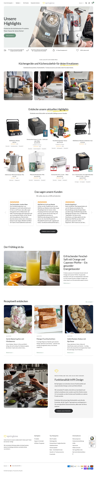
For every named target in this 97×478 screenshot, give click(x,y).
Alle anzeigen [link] (89, 301)
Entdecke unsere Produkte (48, 231)
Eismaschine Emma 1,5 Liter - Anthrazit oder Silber (37, 140)
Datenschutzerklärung (78, 441)
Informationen (77, 435)
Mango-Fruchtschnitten (46, 339)
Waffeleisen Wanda (14, 140)
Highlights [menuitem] (18, 3)
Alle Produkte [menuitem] (26, 3)
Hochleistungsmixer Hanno (60, 140)
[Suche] (86, 3)
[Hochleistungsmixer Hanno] (59, 127)
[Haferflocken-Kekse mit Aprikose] (79, 319)
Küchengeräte (53, 441)
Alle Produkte (53, 438)
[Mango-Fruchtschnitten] (48, 319)
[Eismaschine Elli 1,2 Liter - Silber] (59, 161)
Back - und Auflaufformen (56, 449)
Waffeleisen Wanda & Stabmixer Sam (83, 140)
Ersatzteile (52, 454)
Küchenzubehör (53, 447)
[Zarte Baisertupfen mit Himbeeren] (18, 319)
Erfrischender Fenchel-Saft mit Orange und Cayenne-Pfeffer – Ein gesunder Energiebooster (76, 262)
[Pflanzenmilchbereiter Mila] (37, 161)
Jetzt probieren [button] (10, 35)
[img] (21, 202)
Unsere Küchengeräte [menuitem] (8, 3)
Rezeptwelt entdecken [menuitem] (35, 3)
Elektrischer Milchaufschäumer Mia (14, 174)
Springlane (37, 435)
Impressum (75, 445)
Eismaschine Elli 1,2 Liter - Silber (60, 174)
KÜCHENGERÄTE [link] (17, 96)
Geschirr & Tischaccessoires (57, 452)
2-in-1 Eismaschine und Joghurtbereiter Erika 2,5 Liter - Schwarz (82, 175)
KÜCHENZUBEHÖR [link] (48, 96)
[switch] (92, 446)
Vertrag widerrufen (78, 449)
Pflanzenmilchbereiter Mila (37, 174)
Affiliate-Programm (39, 443)
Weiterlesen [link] (67, 283)
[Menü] (94, 436)
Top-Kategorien (54, 435)
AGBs (74, 443)
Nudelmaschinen (54, 445)
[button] (64, 411)
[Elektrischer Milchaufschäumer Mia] (14, 161)
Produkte (36, 438)
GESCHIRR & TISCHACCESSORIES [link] (78, 96)
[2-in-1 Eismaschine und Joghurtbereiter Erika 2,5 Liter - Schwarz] (82, 161)
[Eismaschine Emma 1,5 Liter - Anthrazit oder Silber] (37, 127)
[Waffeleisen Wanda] (14, 127)
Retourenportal (76, 438)
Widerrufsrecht (76, 447)
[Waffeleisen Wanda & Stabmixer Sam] (82, 127)
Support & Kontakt (39, 441)
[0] (92, 3)
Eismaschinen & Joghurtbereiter (58, 443)
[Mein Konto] (89, 3)
